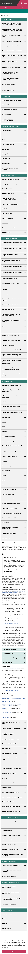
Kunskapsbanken (6, 695)
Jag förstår (14, 951)
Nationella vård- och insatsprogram (6, 2)
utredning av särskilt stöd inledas (10, 690)
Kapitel (7, 7)
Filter (21, 7)
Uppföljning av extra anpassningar (10, 668)
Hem (2, 15)
